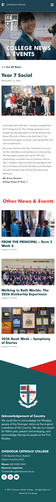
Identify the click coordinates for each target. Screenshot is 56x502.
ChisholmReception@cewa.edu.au (17, 471)
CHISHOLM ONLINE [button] (15, 4)
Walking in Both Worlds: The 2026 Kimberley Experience (25, 292)
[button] (52, 4)
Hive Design (32, 493)
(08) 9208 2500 (18, 464)
